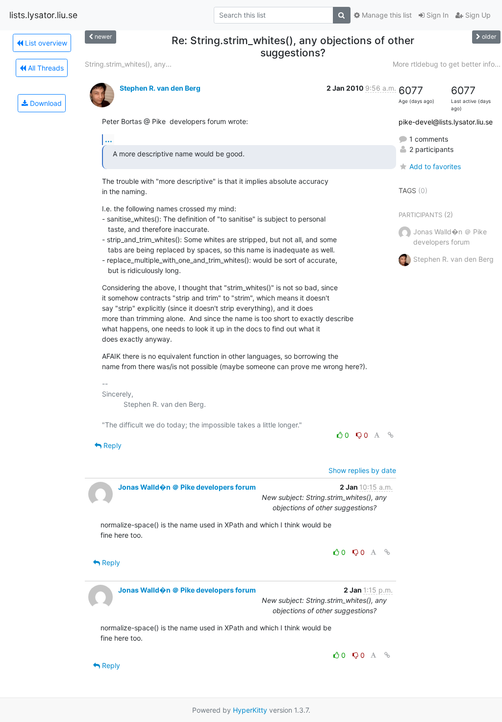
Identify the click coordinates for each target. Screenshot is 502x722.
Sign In (437, 15)
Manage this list (386, 15)
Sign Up (477, 15)
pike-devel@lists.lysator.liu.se (446, 122)
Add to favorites (435, 166)
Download (45, 103)
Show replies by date (362, 470)
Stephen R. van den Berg (160, 88)
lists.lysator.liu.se (43, 15)
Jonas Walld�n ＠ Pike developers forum (187, 487)
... (108, 139)
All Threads (45, 68)
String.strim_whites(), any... (128, 64)
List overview (45, 43)
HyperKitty (250, 710)
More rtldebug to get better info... (447, 64)
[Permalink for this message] (390, 435)
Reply (111, 445)
